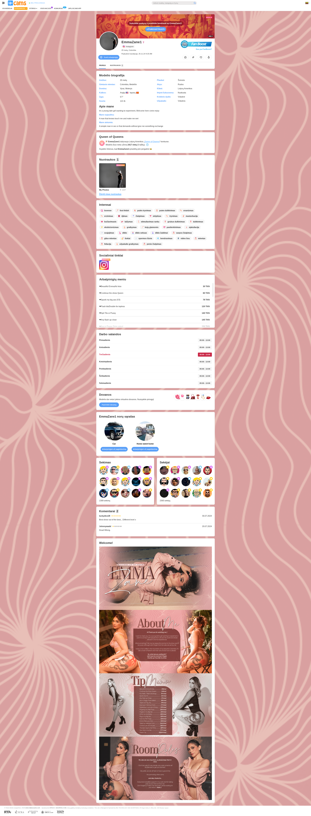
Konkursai (58, 8)
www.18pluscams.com (32, 808)
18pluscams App (74, 8)
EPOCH (52, 808)
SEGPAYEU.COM (61, 808)
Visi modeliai (7, 8)
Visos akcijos (45, 8)
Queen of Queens (152, 142)
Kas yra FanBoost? (204, 49)
